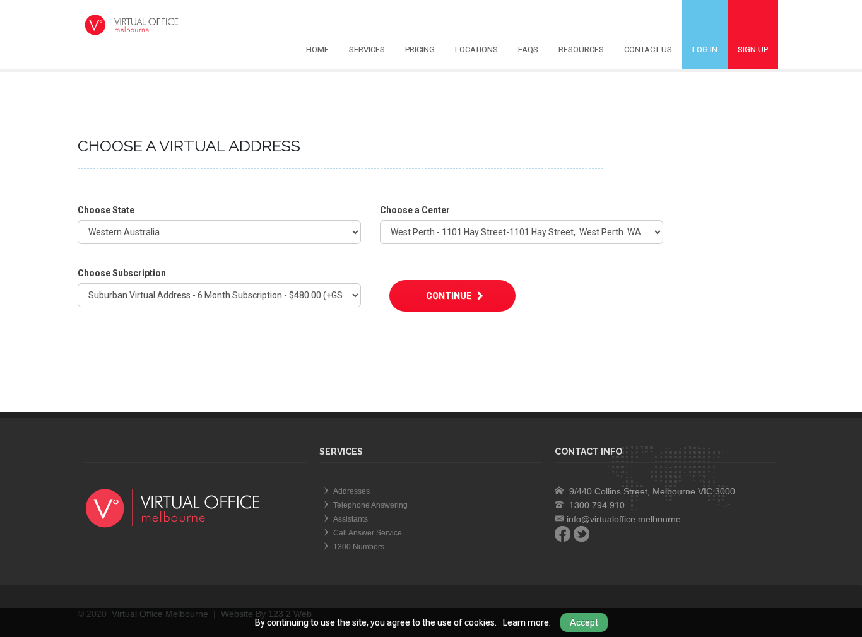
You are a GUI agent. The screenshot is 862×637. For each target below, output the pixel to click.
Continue (449, 296)
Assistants (350, 519)
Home (317, 49)
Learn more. (527, 622)
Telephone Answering (370, 505)
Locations (476, 49)
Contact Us (648, 49)
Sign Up (753, 49)
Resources (581, 49)
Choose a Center (415, 210)
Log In (704, 49)
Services (367, 49)
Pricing (420, 49)
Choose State (106, 210)
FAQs (528, 49)
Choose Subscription (122, 273)
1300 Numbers (358, 546)
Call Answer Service (367, 533)
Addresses (351, 491)
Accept (584, 622)
